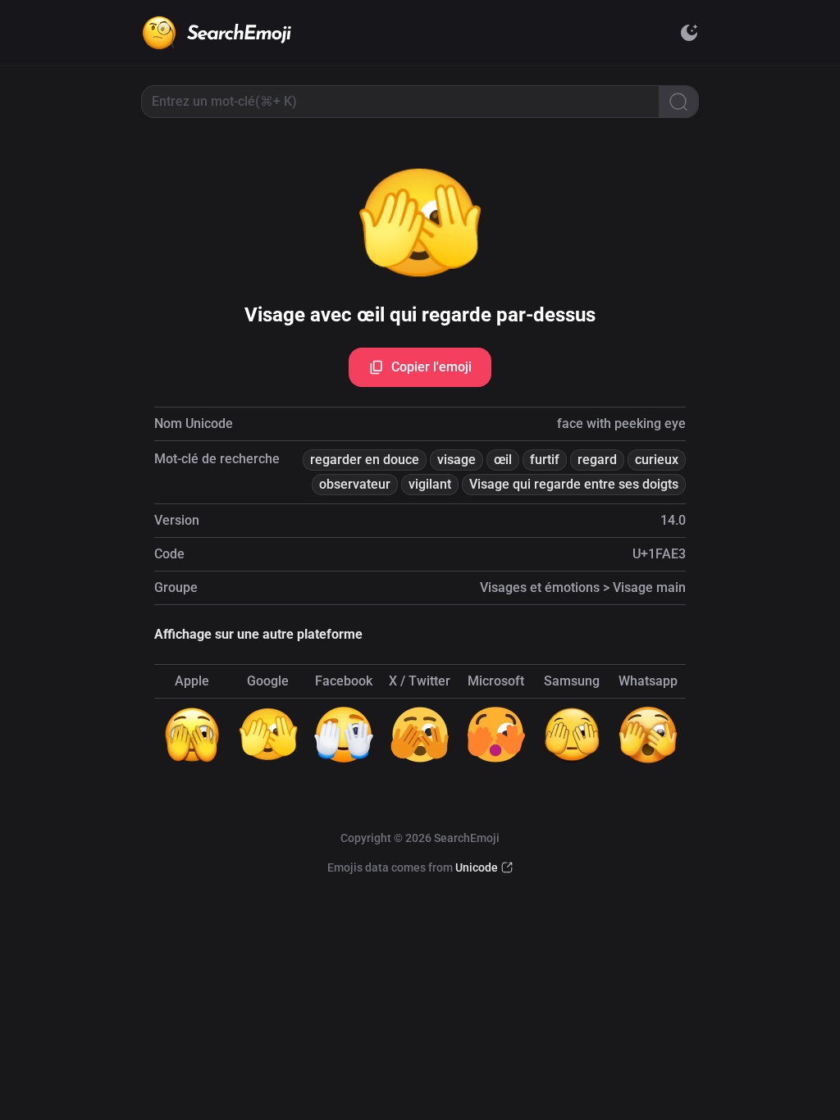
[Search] (678, 101)
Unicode (476, 867)
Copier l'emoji (431, 367)
